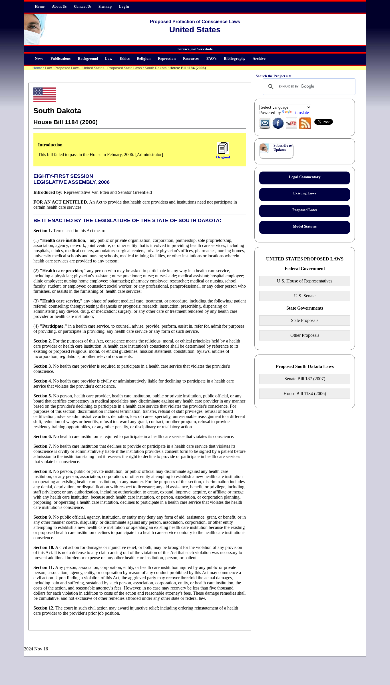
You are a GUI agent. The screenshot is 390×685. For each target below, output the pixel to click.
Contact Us (82, 7)
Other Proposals (304, 335)
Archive (259, 59)
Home (40, 7)
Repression (167, 59)
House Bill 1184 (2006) (305, 393)
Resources (191, 59)
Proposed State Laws (124, 68)
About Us (59, 7)
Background (88, 59)
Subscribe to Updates (283, 148)
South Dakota (156, 68)
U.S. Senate (304, 295)
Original (223, 157)
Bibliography (235, 59)
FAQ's (211, 59)
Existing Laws (304, 193)
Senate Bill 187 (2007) (304, 378)
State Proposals (304, 320)
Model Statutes (305, 226)
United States (93, 68)
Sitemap (105, 7)
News (39, 59)
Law (108, 59)
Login (124, 7)
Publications (61, 59)
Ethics (125, 59)
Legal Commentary (305, 177)
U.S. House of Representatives (304, 280)
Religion (143, 59)
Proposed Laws (67, 68)
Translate (301, 112)
